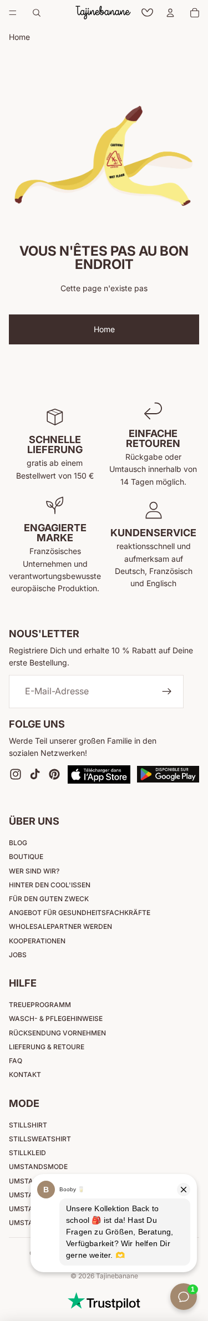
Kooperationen (37, 941)
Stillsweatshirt (40, 1139)
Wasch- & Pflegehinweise (56, 1018)
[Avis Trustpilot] (104, 1301)
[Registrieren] (167, 691)
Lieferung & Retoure (46, 1047)
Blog (18, 843)
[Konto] (170, 13)
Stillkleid (27, 1153)
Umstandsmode (38, 1166)
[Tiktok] (35, 774)
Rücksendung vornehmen (57, 1033)
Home (104, 329)
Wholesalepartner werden (60, 926)
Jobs (18, 955)
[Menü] (13, 13)
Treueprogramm (40, 1004)
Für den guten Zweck (49, 899)
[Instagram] (15, 774)
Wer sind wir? (34, 871)
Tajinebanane (117, 1276)
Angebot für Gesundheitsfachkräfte (79, 912)
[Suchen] (36, 13)
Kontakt (25, 1074)
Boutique (26, 856)
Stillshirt (28, 1125)
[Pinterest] (54, 774)
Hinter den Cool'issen (49, 885)
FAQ (15, 1060)
